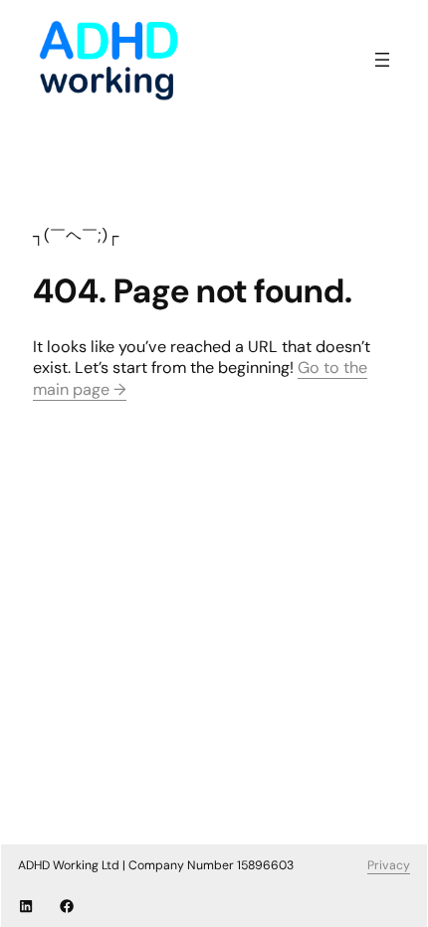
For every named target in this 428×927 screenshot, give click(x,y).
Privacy (388, 865)
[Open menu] (382, 60)
